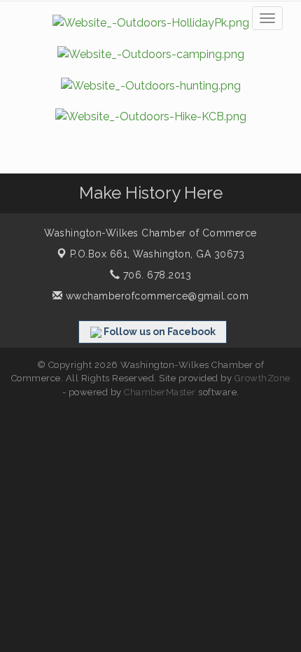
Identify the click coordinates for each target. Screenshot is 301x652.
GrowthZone (262, 378)
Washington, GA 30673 (157, 254)
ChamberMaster (160, 392)
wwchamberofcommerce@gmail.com (155, 296)
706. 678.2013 (155, 275)
